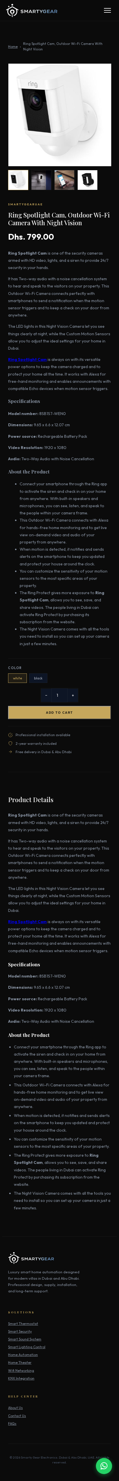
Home (13, 46)
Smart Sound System (24, 1339)
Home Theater (19, 1362)
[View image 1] (18, 180)
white (17, 678)
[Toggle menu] (107, 10)
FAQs (12, 1423)
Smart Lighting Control (26, 1347)
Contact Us (17, 1416)
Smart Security (20, 1331)
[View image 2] (41, 180)
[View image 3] (64, 180)
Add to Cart (59, 712)
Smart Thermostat (23, 1323)
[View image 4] (87, 180)
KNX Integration (21, 1378)
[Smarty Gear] (32, 10)
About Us (15, 1408)
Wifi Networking (21, 1370)
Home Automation (23, 1355)
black (38, 678)
